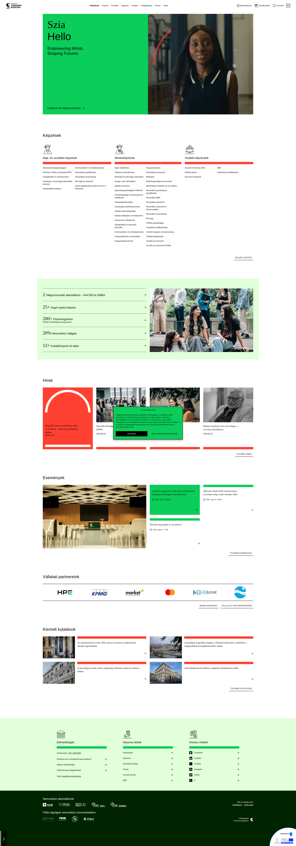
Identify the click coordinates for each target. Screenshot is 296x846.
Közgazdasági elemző (124, 241)
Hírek (166, 6)
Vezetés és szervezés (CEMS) (158, 245)
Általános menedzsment (124, 172)
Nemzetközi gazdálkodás (85, 172)
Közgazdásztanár (153, 168)
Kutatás (135, 6)
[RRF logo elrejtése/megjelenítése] (4, 838)
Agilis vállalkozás (122, 168)
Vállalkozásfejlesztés (154, 236)
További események (241, 553)
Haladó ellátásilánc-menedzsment (129, 216)
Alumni (158, 6)
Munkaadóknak (208, 606)
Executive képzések (193, 177)
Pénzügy (149, 218)
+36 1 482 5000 (74, 753)
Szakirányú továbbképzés (227, 172)
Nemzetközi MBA (153, 198)
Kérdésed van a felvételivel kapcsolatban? (74, 759)
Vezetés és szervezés (155, 241)
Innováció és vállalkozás (125, 220)
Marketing (150, 177)
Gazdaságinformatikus (124, 202)
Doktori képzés (191, 172)
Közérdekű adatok (130, 764)
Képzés (105, 6)
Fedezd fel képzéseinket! (64, 108)
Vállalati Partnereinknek (237, 606)
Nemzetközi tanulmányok (85, 177)
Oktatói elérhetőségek (66, 765)
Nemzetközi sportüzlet (155, 202)
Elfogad (131, 434)
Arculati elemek (129, 775)
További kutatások (241, 689)
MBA (219, 168)
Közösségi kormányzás (155, 172)
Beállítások (237, 805)
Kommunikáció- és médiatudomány (89, 168)
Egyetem (125, 6)
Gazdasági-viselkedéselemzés (127, 207)
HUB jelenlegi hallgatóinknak (69, 770)
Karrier (126, 769)
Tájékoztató (248, 805)
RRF (125, 780)
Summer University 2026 (195, 168)
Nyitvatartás (128, 753)
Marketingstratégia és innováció (159, 181)
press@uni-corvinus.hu (71, 776)
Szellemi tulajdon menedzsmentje (160, 232)
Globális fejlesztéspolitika (125, 211)
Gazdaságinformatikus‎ (52, 189)
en (288, 6)
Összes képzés (243, 258)
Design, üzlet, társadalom (125, 181)
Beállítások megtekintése (164, 434)
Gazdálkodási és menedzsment (56, 177)
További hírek (244, 454)
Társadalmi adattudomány (157, 227)
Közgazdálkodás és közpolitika (127, 236)
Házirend (127, 758)
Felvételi (114, 6)
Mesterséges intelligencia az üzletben (161, 186)
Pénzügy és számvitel (84, 181)
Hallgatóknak (146, 6)
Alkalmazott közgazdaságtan (54, 168)
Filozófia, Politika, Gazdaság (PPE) (57, 172)
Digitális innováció (122, 186)
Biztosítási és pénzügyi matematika (129, 177)
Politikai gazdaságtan (155, 223)
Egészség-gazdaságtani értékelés (129, 190)
